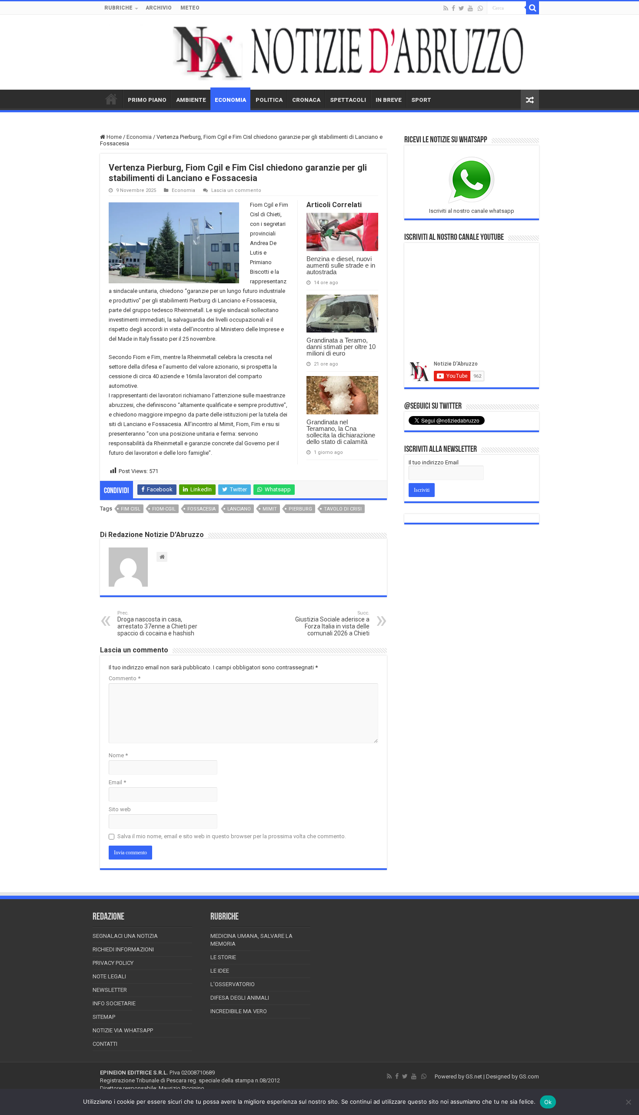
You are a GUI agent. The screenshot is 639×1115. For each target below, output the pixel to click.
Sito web (120, 809)
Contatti (105, 1044)
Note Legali (109, 976)
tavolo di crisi (343, 509)
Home (113, 137)
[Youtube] (470, 8)
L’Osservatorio (232, 984)
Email (117, 782)
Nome (118, 755)
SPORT (421, 100)
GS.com (529, 1076)
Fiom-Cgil (164, 509)
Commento (124, 678)
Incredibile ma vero (238, 1011)
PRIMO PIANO (147, 100)
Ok (548, 1101)
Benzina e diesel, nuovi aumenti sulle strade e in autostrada (340, 265)
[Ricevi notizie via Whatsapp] (480, 8)
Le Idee (219, 970)
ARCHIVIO (159, 8)
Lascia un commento (236, 190)
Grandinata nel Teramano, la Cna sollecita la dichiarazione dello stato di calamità (340, 431)
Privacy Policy (113, 963)
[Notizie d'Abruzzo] (319, 52)
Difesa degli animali (239, 997)
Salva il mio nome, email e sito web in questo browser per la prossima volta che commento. (231, 836)
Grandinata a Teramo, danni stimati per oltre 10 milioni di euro (341, 346)
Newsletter (110, 990)
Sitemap (104, 1017)
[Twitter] (461, 8)
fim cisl (130, 509)
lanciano (239, 509)
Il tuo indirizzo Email (434, 462)
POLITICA (269, 100)
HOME (111, 99)
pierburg (300, 509)
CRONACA (306, 100)
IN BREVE (389, 100)
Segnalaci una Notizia (125, 936)
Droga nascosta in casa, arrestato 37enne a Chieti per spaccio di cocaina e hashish (157, 623)
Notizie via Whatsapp (123, 1030)
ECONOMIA (230, 100)
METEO (190, 8)
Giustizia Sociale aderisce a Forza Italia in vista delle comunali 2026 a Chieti (332, 623)
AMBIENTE (191, 100)
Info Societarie (114, 1003)
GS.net (474, 1076)
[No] (628, 1102)
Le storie (223, 957)
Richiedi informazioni (123, 949)
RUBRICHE (118, 8)
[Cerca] (532, 7)
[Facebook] (453, 8)
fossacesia (201, 509)
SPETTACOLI (348, 100)
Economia (139, 137)
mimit (270, 509)
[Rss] (446, 8)
